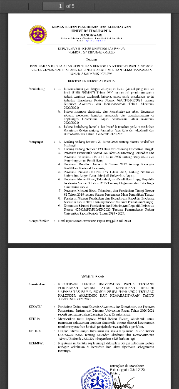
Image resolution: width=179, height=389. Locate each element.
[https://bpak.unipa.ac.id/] (95, 41)
